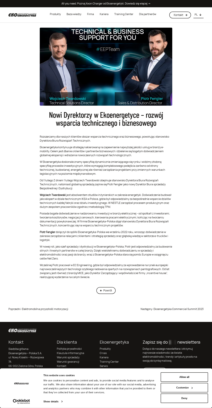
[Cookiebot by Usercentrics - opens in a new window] (21, 401)
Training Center (123, 14)
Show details (50, 401)
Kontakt (61, 366)
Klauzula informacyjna (70, 353)
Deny (184, 398)
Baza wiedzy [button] (74, 14)
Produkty (55, 14)
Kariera (104, 14)
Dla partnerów (147, 14)
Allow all (184, 377)
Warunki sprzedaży (68, 357)
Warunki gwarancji (68, 361)
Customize (182, 387)
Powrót (107, 290)
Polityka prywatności (69, 349)
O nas (103, 353)
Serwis (104, 366)
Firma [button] (90, 14)
